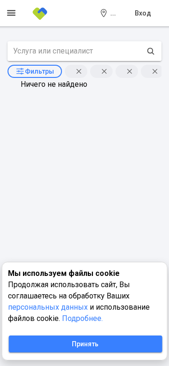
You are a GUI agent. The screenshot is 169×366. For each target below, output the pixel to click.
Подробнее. (82, 318)
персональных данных (49, 307)
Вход (143, 13)
